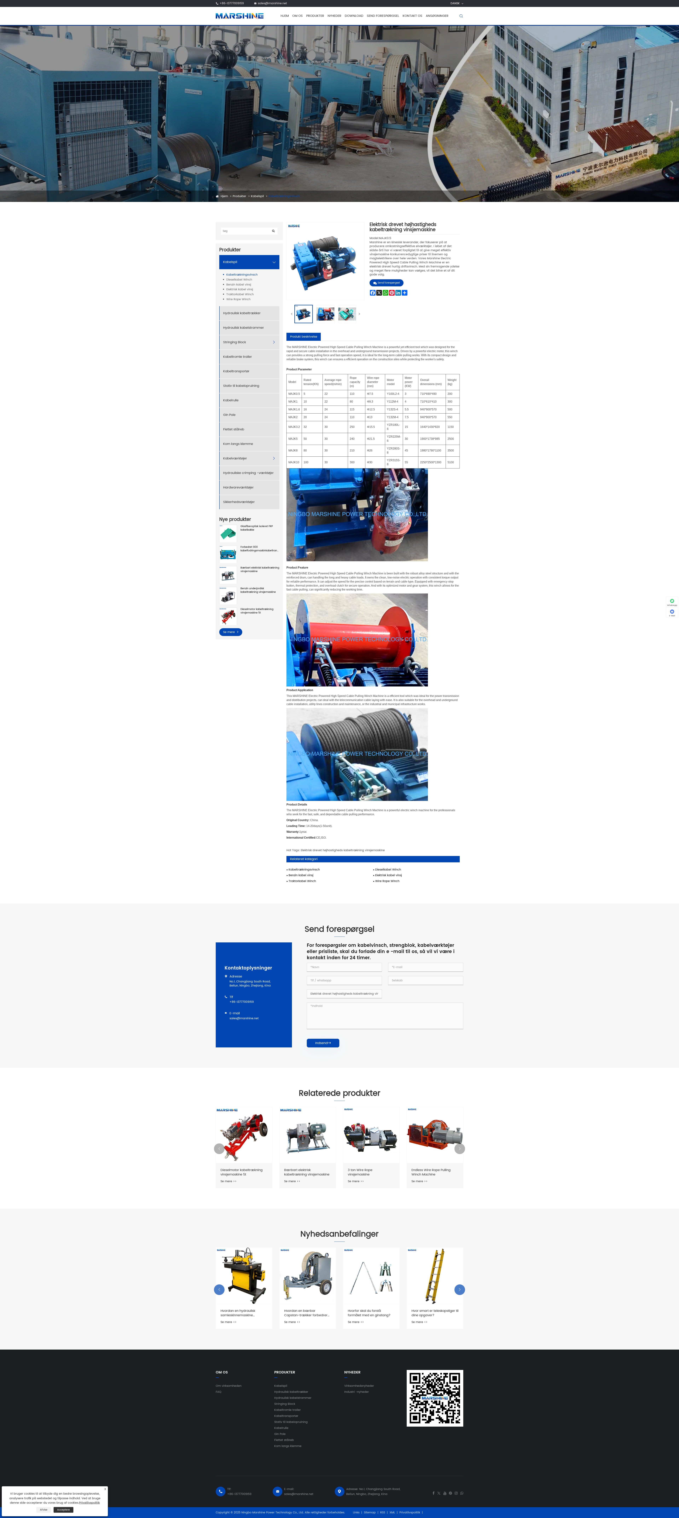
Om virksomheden (229, 1386)
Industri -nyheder (356, 1392)
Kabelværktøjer (235, 458)
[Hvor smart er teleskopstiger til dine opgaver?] (435, 1276)
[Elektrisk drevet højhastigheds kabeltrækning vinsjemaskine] (304, 314)
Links (356, 1512)
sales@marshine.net (272, 3)
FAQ (218, 1392)
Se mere (229, 632)
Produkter (315, 15)
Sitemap (370, 1512)
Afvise (43, 1510)
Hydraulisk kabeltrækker (242, 313)
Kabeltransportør (236, 371)
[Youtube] (444, 1493)
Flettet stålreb (233, 429)
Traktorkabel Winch (240, 295)
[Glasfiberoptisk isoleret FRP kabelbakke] (228, 533)
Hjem (285, 15)
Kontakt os (412, 15)
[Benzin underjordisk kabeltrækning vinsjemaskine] (228, 595)
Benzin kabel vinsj (238, 285)
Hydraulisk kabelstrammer (243, 328)
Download (354, 15)
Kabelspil (257, 196)
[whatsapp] (461, 1493)
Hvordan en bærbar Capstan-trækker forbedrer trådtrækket (305, 1313)
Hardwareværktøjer (238, 487)
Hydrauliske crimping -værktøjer (248, 473)
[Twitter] (439, 1493)
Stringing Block (234, 342)
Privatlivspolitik (409, 1512)
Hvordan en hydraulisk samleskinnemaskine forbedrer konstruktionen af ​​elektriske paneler (242, 1313)
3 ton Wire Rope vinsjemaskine (360, 1172)
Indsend (323, 1043)
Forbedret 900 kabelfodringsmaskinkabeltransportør (259, 548)
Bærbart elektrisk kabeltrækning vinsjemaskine (259, 569)
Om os (297, 15)
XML (392, 1512)
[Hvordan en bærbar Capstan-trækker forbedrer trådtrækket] (308, 1276)
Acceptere (63, 1510)
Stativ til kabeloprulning (241, 386)
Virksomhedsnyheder (359, 1386)
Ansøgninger (437, 15)
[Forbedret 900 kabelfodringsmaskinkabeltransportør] (228, 554)
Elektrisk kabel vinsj (239, 290)
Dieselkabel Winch (239, 280)
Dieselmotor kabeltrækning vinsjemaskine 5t (256, 611)
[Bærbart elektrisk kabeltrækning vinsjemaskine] (228, 575)
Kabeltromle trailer (237, 357)
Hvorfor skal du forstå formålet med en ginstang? (369, 1313)
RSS (382, 1512)
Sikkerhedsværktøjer (239, 502)
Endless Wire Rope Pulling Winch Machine (431, 1172)
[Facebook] (433, 1493)
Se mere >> (228, 1181)
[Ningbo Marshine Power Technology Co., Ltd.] (239, 15)
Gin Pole (229, 415)
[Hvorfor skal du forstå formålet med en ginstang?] (371, 1276)
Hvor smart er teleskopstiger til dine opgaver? (435, 1313)
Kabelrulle (231, 400)
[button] (219, 1148)
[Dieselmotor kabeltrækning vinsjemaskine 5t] (228, 616)
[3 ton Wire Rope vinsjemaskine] (371, 1135)
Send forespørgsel (383, 15)
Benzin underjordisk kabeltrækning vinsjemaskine (258, 590)
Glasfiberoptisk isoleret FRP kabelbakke (256, 528)
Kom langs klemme (238, 444)
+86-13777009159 (232, 3)
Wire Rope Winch (238, 300)
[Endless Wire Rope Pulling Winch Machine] (435, 1135)
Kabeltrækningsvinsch (284, 196)
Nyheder (334, 15)
